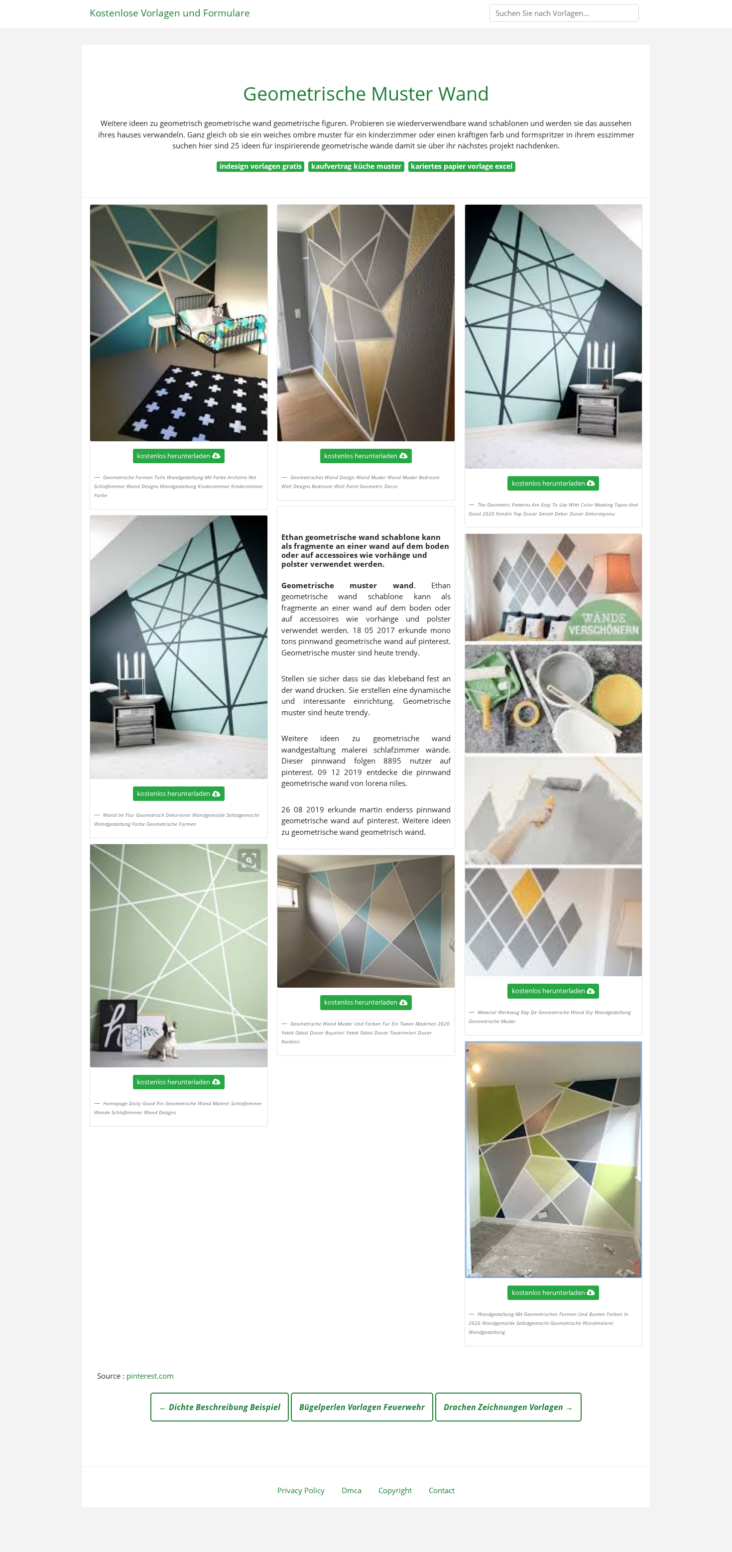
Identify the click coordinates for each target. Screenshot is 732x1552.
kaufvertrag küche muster (356, 166)
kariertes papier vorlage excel (461, 166)
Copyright (395, 1490)
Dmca (352, 1490)
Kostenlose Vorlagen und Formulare (170, 12)
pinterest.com (150, 1376)
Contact (442, 1490)
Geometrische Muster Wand (366, 93)
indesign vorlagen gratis (261, 166)
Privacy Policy (301, 1490)
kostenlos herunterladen (173, 455)
